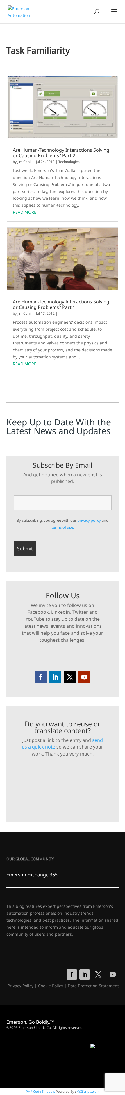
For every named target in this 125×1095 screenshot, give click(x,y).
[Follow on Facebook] (41, 677)
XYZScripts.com (88, 1091)
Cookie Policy (50, 985)
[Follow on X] (70, 677)
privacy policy (89, 520)
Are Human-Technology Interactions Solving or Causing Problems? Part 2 (61, 152)
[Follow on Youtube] (84, 677)
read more (24, 212)
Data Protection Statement (93, 985)
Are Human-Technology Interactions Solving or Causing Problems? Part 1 (61, 304)
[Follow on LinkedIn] (55, 677)
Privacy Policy (20, 985)
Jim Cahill (24, 161)
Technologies (69, 161)
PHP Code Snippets (40, 1091)
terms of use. (62, 527)
